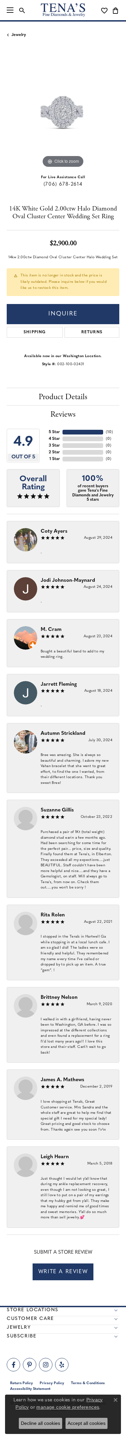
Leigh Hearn (55, 1157)
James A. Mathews (62, 1080)
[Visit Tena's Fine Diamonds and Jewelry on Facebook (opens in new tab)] (13, 1364)
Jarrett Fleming (59, 684)
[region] (63, 113)
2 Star (54, 452)
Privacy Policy (52, 1383)
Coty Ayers (54, 531)
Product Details (63, 397)
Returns (91, 332)
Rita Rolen (53, 915)
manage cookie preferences (67, 1407)
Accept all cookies (87, 1423)
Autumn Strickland (63, 733)
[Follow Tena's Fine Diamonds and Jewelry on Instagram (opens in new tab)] (45, 1364)
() (109, 432)
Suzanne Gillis (57, 810)
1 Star (54, 459)
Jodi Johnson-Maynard (68, 580)
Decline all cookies (40, 1423)
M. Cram (51, 629)
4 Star (54, 439)
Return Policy (21, 1383)
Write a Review (63, 1272)
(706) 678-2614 (63, 184)
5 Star (54, 432)
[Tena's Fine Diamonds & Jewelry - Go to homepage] (63, 10)
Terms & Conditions (88, 1383)
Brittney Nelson (59, 997)
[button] (22, 10)
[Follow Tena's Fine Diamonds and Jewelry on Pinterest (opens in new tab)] (29, 1364)
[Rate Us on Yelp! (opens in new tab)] (62, 1364)
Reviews (63, 414)
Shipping (35, 332)
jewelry (18, 35)
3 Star (54, 446)
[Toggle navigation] (10, 10)
